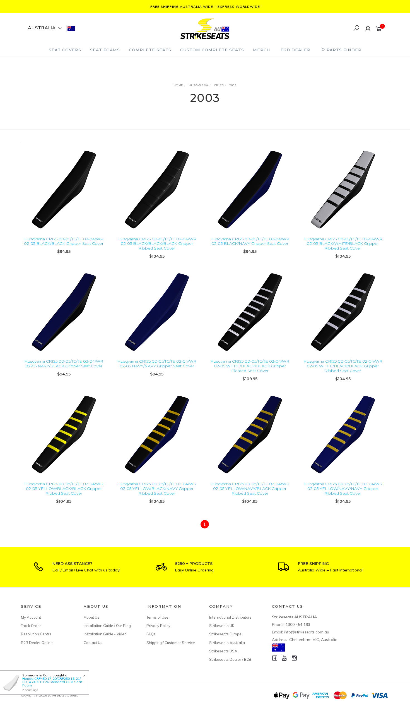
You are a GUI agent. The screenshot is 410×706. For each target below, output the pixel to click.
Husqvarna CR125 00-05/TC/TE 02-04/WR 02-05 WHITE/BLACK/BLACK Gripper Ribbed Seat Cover (342, 366)
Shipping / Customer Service (170, 642)
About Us (91, 617)
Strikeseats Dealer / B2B (230, 659)
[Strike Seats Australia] (205, 28)
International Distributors (230, 617)
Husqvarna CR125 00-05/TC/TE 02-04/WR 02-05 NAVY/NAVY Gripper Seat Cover (156, 363)
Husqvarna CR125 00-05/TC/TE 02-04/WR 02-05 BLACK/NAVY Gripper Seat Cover (249, 241)
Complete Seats (150, 49)
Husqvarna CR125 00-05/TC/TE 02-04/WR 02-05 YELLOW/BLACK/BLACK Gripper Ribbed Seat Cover (63, 488)
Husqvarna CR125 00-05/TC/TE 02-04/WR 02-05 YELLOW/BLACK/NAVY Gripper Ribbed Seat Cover (156, 488)
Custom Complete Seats (212, 49)
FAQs (151, 634)
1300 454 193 (298, 624)
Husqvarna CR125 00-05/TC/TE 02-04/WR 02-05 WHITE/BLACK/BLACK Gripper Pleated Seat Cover (249, 366)
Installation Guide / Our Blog (107, 625)
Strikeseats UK (221, 625)
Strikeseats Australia (227, 642)
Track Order (31, 625)
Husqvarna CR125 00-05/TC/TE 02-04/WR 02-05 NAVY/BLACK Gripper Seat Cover (63, 363)
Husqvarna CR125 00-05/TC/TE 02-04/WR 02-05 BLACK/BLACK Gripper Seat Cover (63, 241)
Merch (261, 49)
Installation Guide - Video (105, 634)
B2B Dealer (295, 49)
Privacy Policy (158, 625)
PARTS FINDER (343, 49)
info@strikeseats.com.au (306, 632)
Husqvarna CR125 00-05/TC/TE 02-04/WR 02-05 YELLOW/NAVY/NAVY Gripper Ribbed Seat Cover (342, 488)
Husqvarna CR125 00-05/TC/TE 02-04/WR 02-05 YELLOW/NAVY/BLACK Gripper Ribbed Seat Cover (249, 488)
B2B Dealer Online (37, 642)
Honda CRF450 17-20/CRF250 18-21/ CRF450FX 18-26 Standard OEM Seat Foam (52, 681)
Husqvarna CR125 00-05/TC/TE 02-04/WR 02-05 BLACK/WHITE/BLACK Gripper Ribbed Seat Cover (342, 243)
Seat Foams (105, 49)
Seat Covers (65, 49)
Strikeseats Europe (225, 634)
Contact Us (93, 642)
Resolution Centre (36, 634)
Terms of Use (157, 617)
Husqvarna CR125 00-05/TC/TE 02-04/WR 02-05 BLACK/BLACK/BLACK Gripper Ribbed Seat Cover (156, 243)
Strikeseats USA (223, 651)
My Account (31, 617)
